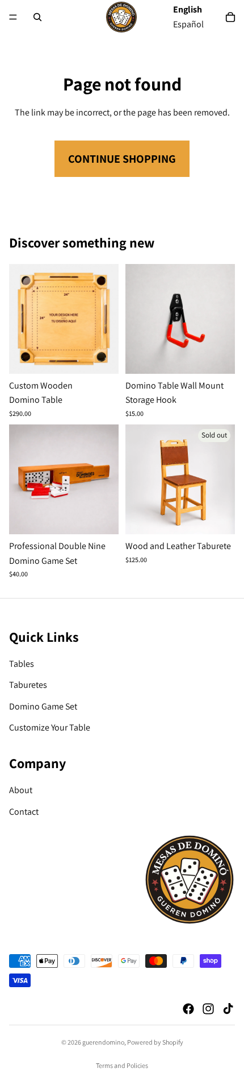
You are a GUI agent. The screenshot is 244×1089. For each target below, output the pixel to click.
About (20, 790)
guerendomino (103, 1042)
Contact (24, 812)
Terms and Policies (122, 1065)
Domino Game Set (43, 706)
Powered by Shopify (155, 1042)
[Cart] (230, 17)
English (187, 9)
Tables (21, 664)
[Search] (37, 17)
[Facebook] (188, 1009)
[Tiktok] (228, 1009)
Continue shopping (122, 158)
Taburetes (28, 685)
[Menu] (13, 17)
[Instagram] (208, 1009)
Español (188, 24)
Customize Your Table (49, 727)
